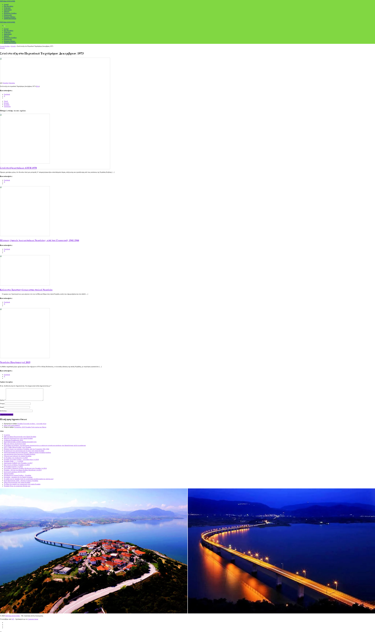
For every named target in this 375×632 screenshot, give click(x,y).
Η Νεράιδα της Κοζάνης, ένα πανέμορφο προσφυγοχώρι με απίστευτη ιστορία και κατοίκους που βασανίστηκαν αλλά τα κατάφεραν (45, 445)
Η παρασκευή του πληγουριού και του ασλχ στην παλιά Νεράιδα (24, 451)
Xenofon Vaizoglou (9, 83)
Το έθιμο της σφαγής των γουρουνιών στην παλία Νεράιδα (22, 484)
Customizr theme (33, 619)
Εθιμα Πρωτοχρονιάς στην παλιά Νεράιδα (17, 482)
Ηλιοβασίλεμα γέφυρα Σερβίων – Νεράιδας (17, 475)
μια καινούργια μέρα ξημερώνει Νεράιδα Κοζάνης (19, 454)
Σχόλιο (2, 400)
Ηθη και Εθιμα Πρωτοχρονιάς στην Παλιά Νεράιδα (20, 436)
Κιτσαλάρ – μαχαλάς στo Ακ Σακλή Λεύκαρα (18, 477)
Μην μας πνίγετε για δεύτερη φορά (15, 444)
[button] (93, 550)
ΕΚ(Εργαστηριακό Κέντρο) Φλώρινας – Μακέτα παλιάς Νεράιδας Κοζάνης (27, 452)
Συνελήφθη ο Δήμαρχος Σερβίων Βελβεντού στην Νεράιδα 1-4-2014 (25, 468)
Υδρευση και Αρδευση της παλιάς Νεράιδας (17, 456)
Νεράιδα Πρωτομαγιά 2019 (15, 362)
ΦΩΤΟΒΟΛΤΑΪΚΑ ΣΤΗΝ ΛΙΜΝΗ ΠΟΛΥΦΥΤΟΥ (20, 442)
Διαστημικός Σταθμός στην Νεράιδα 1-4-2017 (18, 463)
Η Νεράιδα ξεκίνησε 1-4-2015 (13, 466)
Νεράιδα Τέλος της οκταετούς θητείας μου (17, 486)
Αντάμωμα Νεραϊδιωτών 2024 (13, 440)
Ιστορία (13, 46)
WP (13, 619)
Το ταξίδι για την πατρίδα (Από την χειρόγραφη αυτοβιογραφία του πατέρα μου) (28, 479)
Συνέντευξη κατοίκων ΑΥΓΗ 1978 (18, 167)
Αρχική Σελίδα (5, 46)
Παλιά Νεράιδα (9, 473)
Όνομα (2, 403)
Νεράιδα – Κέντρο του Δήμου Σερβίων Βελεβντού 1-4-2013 (23, 470)
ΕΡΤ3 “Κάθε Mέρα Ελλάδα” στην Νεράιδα (17, 447)
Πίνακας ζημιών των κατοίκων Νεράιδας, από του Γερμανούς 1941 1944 (39, 240)
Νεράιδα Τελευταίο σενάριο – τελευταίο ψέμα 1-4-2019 (21, 459)
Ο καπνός (7, 435)
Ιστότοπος (3, 411)
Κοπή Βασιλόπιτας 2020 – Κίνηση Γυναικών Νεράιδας (21, 480)
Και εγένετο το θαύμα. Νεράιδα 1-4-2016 (17, 465)
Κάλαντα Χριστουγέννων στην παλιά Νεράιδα (26, 289)
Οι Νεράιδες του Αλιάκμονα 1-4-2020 (16, 458)
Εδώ (37, 86)
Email (2, 407)
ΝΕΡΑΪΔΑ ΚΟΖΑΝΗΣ (12, 616)
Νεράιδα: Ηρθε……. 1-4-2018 (13, 461)
